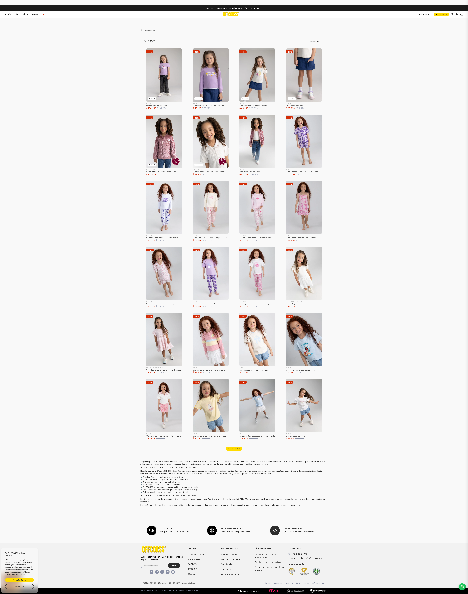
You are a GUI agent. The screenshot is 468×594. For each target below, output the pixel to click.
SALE (44, 14)
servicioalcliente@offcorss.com (306, 558)
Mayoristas (226, 569)
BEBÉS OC (192, 569)
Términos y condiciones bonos (268, 562)
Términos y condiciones (273, 583)
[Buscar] (451, 14)
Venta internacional (230, 574)
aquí (299, 531)
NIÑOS (25, 14)
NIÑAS (16, 14)
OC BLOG (192, 564)
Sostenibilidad (194, 559)
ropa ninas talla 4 (153, 30)
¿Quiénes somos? (195, 554)
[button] (234, 8)
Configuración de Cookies (314, 583)
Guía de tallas (227, 564)
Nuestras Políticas (293, 583)
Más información (18, 574)
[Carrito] (461, 14)
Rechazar (19, 586)
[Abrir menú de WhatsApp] (462, 586)
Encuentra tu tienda (230, 554)
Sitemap (191, 574)
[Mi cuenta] (456, 14)
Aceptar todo (19, 580)
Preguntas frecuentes (231, 559)
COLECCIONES (422, 14)
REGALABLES (441, 14)
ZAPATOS (35, 14)
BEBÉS (8, 14)
